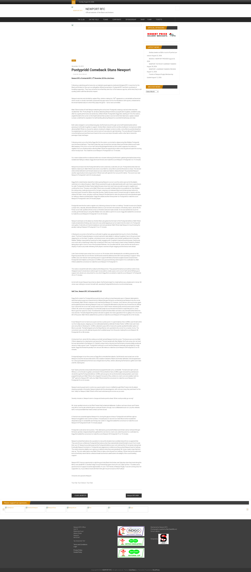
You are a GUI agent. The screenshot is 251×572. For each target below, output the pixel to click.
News (73, 60)
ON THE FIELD (94, 20)
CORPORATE (116, 20)
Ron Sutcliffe (170, 529)
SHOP (143, 20)
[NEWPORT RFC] (74, 19)
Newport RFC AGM (133, 495)
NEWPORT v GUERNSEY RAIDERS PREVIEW (162, 69)
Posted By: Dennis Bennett (80, 74)
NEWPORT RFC (95, 9)
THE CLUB (81, 20)
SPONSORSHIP (131, 20)
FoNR (149, 20)
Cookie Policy (78, 552)
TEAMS (105, 20)
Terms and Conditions (80, 544)
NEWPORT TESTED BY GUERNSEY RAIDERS (162, 64)
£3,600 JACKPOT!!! (80, 495)
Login (75, 546)
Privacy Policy (78, 550)
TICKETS (159, 20)
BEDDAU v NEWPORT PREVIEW (158, 59)
